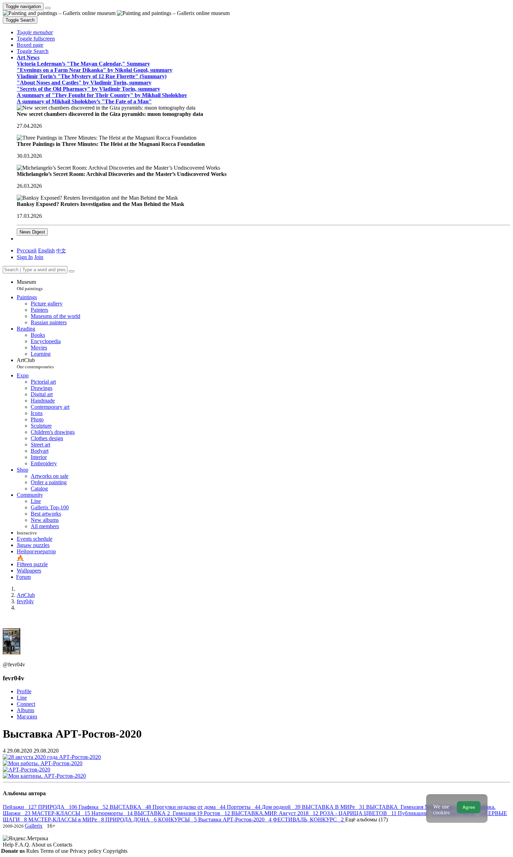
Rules (33, 851)
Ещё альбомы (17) (366, 819)
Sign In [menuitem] (25, 257)
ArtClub (35, 363)
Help (9, 845)
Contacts (62, 845)
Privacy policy (86, 851)
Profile (24, 691)
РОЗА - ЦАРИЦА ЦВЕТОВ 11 (359, 813)
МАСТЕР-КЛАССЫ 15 (61, 813)
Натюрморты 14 (112, 813)
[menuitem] (61, 250)
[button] (35, 32)
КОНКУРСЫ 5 (178, 819)
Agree (468, 807)
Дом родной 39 (282, 807)
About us (42, 845)
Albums (25, 710)
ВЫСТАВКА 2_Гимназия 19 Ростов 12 (182, 813)
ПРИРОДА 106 (58, 807)
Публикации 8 (417, 813)
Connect (26, 704)
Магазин (27, 716)
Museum (30, 285)
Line (22, 698)
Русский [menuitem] (27, 250)
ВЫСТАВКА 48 (131, 807)
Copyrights (115, 851)
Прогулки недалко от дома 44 (190, 807)
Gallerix (34, 826)
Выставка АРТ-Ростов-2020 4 (235, 819)
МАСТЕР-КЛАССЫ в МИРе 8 (66, 819)
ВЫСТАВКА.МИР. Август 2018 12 (275, 813)
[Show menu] (48, 8)
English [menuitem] (46, 250)
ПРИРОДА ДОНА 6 (131, 819)
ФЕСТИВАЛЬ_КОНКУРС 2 (309, 819)
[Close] (71, 271)
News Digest (32, 232)
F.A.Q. (23, 845)
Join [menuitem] (38, 257)
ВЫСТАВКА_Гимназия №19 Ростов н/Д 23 (420, 807)
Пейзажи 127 (20, 807)
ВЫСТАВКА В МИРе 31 (334, 807)
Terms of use (55, 851)
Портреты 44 (244, 807)
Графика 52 (94, 807)
